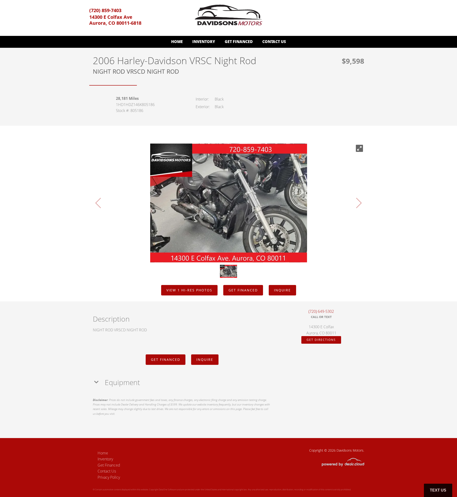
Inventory (203, 41)
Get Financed (239, 41)
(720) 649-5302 (321, 311)
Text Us (438, 490)
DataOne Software (168, 489)
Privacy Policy (109, 477)
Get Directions (321, 340)
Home (177, 41)
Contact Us (274, 41)
